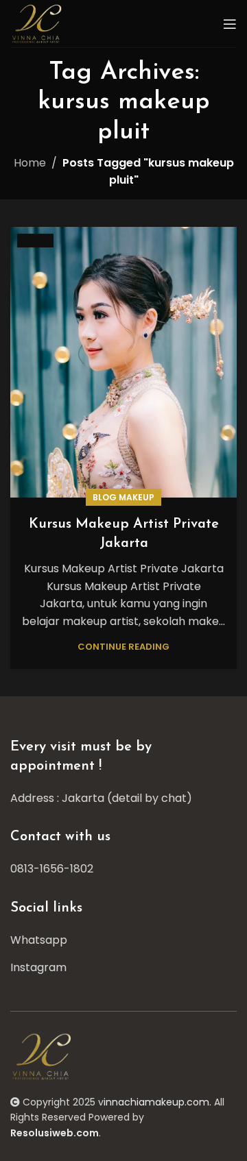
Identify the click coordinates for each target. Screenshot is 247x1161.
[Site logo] (38, 23)
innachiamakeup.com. (157, 1102)
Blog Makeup (123, 497)
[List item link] (123, 869)
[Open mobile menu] (230, 24)
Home (30, 163)
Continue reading (123, 646)
